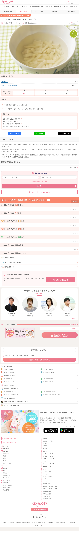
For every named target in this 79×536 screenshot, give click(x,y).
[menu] (76, 2)
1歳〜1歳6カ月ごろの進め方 (49, 372)
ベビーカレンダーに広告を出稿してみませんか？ (59, 335)
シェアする (15, 133)
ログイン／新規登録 (39, 509)
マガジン (45, 446)
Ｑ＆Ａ (5, 465)
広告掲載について (64, 522)
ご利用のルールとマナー (39, 350)
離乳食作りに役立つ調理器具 (11, 119)
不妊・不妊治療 (7, 463)
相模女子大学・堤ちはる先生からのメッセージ (16, 401)
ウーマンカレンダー (48, 474)
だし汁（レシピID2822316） (9, 85)
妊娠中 (5, 456)
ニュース (5, 446)
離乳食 (7, 6)
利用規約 (72, 522)
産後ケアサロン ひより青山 (50, 486)
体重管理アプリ (47, 466)
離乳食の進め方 (9, 257)
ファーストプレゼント (48, 458)
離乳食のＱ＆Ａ (9, 267)
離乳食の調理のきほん (9, 121)
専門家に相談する (60, 279)
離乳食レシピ (16, 6)
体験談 (5, 468)
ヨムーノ (45, 481)
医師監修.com (46, 483)
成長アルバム (6, 480)
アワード (45, 443)
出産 (4, 458)
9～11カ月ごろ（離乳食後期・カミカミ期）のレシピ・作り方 (40, 6)
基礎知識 (5, 451)
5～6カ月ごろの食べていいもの (10, 392)
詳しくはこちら (70, 426)
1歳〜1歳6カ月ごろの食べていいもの (51, 395)
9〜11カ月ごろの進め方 (8, 372)
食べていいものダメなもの (13, 262)
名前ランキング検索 (48, 441)
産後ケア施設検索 (8, 485)
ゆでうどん (4, 81)
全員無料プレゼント (48, 456)
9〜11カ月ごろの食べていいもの (10, 395)
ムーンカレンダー (47, 471)
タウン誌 (45, 448)
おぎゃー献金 (46, 496)
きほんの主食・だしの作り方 (11, 124)
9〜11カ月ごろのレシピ (8, 382)
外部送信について (41, 522)
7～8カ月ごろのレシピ (48, 379)
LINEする (40, 133)
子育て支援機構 (47, 494)
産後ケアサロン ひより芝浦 (50, 488)
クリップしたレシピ (9, 385)
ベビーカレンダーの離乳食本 (11, 405)
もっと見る (73, 167)
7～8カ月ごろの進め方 (48, 369)
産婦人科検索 (6, 487)
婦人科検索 (6, 490)
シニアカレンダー (47, 476)
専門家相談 (6, 448)
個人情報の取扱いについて (29, 522)
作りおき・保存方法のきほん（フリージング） (17, 126)
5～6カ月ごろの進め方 (8, 369)
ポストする (65, 133)
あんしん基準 (71, 11)
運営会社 (18, 522)
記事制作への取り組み (10, 438)
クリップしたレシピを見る (41, 192)
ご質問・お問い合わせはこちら (39, 360)
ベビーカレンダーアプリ (49, 464)
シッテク (45, 479)
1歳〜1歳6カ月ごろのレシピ (49, 382)
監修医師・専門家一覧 (10, 442)
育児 (4, 461)
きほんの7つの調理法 (9, 398)
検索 (39, 186)
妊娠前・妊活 (6, 453)
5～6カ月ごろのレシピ (8, 379)
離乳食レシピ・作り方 (9, 375)
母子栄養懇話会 (47, 498)
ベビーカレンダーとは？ (9, 522)
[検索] (72, 2)
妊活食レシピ (6, 478)
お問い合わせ (38, 525)
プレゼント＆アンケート (49, 453)
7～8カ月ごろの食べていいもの (50, 392)
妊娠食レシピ (6, 475)
